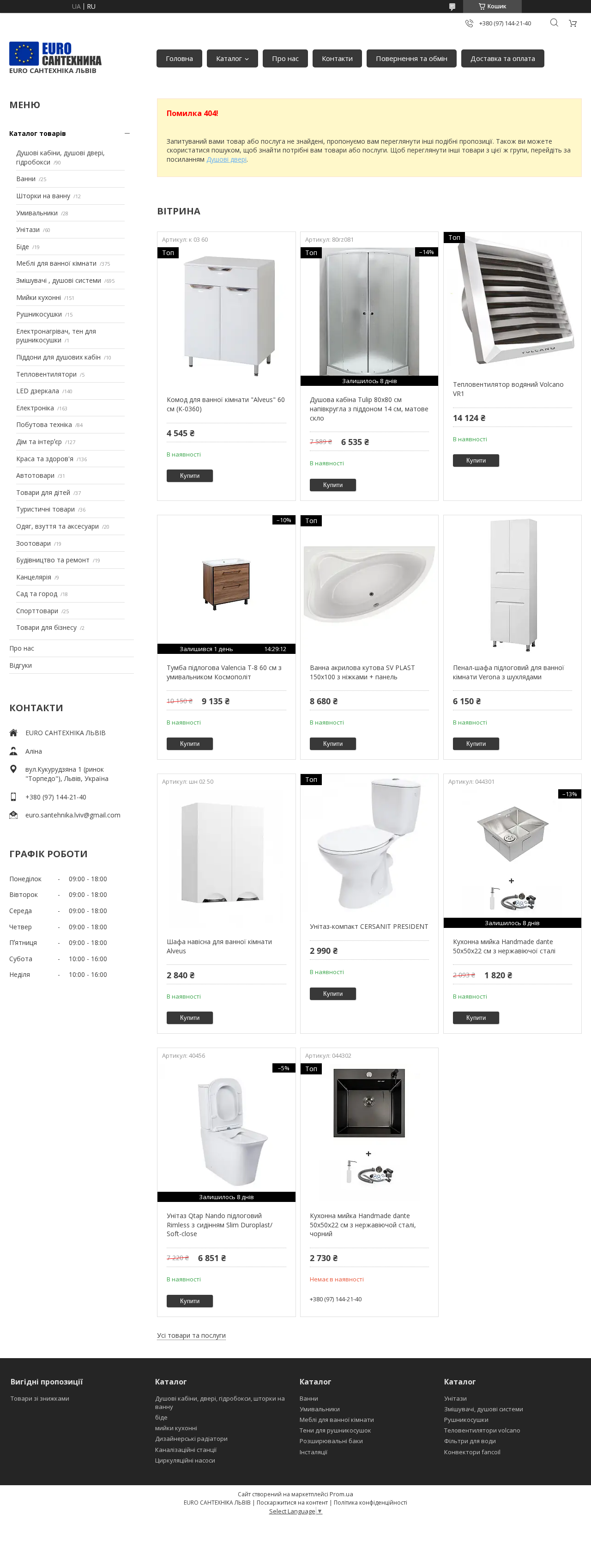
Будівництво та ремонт (53, 559)
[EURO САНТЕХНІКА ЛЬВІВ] (55, 54)
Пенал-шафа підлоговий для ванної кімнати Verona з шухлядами (508, 672)
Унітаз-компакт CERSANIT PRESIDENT (369, 926)
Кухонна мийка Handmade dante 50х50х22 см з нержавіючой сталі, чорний (363, 1224)
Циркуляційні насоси (185, 1460)
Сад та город (36, 593)
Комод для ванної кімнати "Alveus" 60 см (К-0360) (226, 404)
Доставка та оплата (502, 58)
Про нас (285, 58)
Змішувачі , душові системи (58, 280)
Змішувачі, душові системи (483, 1409)
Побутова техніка (44, 424)
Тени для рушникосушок (335, 1430)
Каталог (229, 58)
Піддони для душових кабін (58, 357)
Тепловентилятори (46, 374)
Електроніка (35, 407)
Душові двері (226, 159)
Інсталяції (313, 1452)
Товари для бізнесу (46, 627)
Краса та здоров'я (44, 458)
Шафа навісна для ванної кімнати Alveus (219, 946)
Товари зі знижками (40, 1398)
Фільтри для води (470, 1441)
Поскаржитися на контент (292, 1502)
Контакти (337, 58)
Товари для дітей (43, 492)
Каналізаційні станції (186, 1449)
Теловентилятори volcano (482, 1430)
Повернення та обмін (411, 58)
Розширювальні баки (331, 1441)
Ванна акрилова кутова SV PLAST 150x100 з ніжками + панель (362, 672)
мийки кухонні (176, 1428)
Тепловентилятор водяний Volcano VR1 (508, 389)
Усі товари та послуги (191, 1335)
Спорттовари (37, 610)
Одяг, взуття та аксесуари (57, 526)
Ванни (26, 178)
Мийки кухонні (38, 297)
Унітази (28, 229)
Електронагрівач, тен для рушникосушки (56, 336)
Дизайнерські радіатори (191, 1438)
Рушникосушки (39, 314)
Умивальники (37, 212)
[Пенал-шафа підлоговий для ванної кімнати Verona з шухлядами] (512, 584)
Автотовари (35, 475)
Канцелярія (33, 577)
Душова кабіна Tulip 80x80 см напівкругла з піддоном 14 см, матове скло (369, 408)
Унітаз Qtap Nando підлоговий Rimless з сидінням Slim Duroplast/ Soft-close (219, 1224)
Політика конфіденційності (370, 1502)
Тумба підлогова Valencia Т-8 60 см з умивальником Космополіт (224, 672)
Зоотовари (33, 543)
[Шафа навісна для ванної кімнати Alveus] (226, 858)
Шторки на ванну (43, 195)
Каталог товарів (37, 133)
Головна (179, 58)
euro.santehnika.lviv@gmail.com (73, 815)
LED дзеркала (37, 390)
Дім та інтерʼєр (39, 441)
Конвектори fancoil (472, 1452)
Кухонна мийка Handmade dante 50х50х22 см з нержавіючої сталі (504, 946)
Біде (22, 246)
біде (161, 1417)
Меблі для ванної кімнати (56, 263)
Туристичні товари (45, 509)
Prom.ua (341, 1494)
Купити (189, 475)
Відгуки (20, 665)
